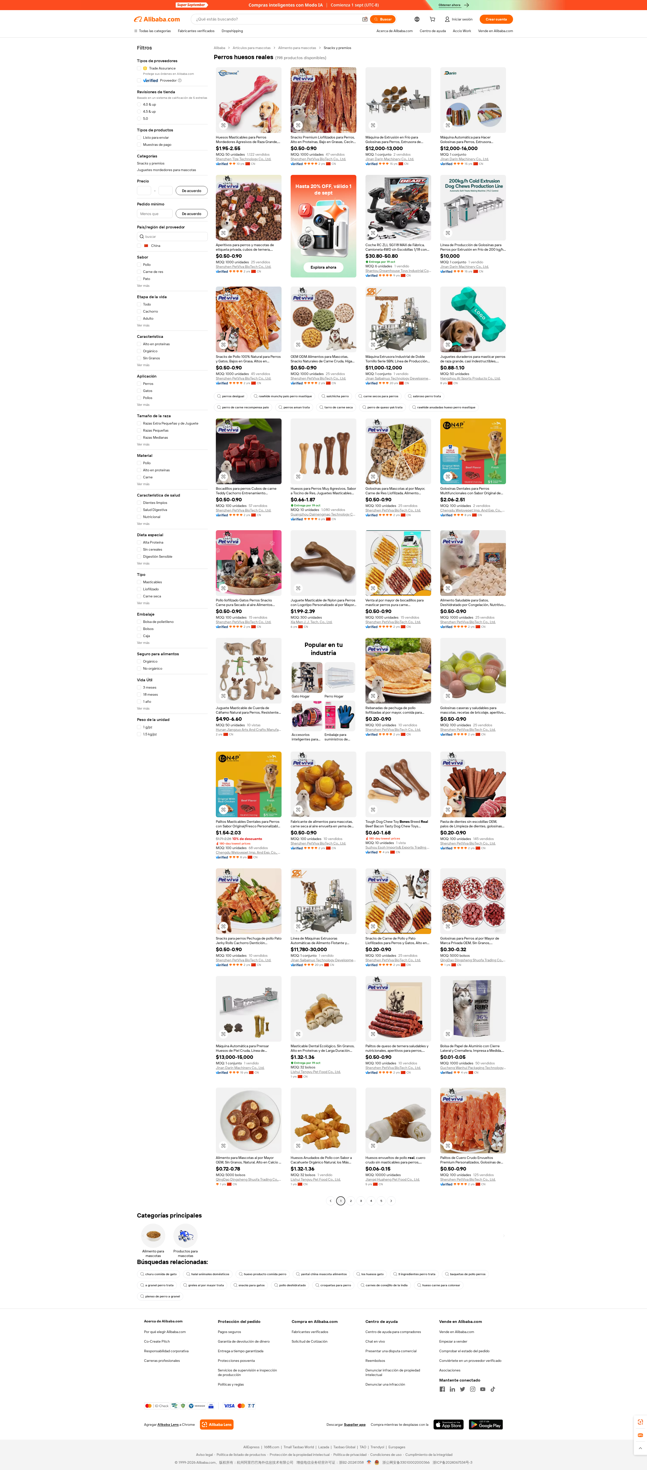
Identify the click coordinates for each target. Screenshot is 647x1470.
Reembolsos (375, 1361)
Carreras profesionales (162, 1361)
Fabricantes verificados (310, 1332)
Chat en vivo (375, 1341)
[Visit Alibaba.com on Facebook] (442, 1389)
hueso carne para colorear (441, 1285)
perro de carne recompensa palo (245, 407)
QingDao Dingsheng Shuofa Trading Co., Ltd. (473, 960)
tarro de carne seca (339, 407)
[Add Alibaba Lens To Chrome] (217, 1424)
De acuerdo (191, 191)
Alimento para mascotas (297, 48)
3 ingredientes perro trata (416, 1274)
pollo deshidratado (292, 1285)
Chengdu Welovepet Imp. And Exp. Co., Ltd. (473, 510)
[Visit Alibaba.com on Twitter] (462, 1389)
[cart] (433, 20)
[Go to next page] (391, 1200)
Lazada (323, 1447)
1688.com (271, 1447)
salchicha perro (338, 396)
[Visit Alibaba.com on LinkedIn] (452, 1389)
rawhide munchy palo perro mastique (285, 396)
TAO (363, 1447)
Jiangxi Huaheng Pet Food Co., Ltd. (392, 1179)
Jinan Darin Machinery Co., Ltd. (389, 159)
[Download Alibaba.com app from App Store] (448, 1424)
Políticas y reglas (231, 1384)
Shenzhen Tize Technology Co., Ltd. (243, 159)
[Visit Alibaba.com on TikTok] (493, 1389)
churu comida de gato (161, 1274)
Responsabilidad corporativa (166, 1351)
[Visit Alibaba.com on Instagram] (473, 1389)
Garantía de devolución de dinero (244, 1341)
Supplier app (355, 1424)
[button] (365, 19)
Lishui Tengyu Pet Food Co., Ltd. (316, 1072)
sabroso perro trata (427, 396)
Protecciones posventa (236, 1361)
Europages (396, 1447)
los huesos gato (372, 1274)
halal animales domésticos (210, 1274)
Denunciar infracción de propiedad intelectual (392, 1372)
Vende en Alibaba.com (456, 1332)
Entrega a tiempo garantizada (240, 1351)
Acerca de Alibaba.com (163, 1321)
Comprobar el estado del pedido (464, 1351)
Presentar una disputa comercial (391, 1351)
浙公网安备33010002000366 (406, 1462)
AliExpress (251, 1447)
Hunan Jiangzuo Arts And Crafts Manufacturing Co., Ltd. (249, 730)
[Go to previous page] (330, 1200)
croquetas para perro (335, 1285)
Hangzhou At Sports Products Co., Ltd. (470, 378)
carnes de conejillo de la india (387, 1285)
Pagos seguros (229, 1332)
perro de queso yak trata (385, 407)
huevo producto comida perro (265, 1274)
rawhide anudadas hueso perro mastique (446, 407)
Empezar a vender (453, 1341)
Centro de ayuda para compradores (393, 1332)
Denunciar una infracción (385, 1384)
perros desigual (233, 396)
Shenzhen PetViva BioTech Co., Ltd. (318, 159)
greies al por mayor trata (206, 1285)
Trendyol (377, 1447)
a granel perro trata (159, 1285)
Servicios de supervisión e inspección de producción (247, 1372)
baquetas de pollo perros (468, 1274)
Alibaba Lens (168, 1424)
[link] (640, 1422)
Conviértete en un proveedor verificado (470, 1361)
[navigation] (172, 624)
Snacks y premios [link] (337, 48)
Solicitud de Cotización (310, 1341)
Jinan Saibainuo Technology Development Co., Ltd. (398, 378)
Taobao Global (344, 1447)
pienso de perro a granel (162, 1296)
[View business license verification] (369, 1462)
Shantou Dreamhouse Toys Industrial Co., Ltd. (398, 271)
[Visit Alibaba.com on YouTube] (483, 1389)
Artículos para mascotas (252, 48)
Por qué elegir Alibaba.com (165, 1332)
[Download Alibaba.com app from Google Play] (486, 1424)
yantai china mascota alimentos (324, 1274)
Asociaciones (449, 1370)
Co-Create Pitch (157, 1341)
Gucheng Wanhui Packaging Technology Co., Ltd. (473, 1068)
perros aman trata (297, 407)
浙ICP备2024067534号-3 (452, 1462)
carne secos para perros (380, 396)
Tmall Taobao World (299, 1447)
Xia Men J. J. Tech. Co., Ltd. (311, 622)
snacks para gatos (252, 1285)
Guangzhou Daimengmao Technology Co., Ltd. (323, 514)
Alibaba (219, 48)
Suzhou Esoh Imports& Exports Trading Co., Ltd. (398, 847)
